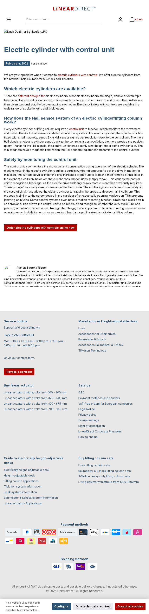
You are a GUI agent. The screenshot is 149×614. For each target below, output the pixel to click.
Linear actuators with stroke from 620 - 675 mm (35, 403)
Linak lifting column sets (94, 465)
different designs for (31, 96)
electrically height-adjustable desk (26, 469)
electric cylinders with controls (78, 74)
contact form (25, 357)
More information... (28, 610)
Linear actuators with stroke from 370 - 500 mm (35, 398)
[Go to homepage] (74, 9)
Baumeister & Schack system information (31, 497)
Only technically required (93, 606)
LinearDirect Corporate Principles (100, 431)
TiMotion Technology (92, 350)
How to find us (87, 436)
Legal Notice (86, 409)
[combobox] (59, 19)
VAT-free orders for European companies (105, 403)
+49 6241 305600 (19, 335)
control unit (76, 129)
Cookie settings (88, 420)
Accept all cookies (130, 606)
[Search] (98, 19)
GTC (81, 392)
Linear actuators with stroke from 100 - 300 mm (35, 392)
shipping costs (53, 586)
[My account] (120, 19)
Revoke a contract (19, 371)
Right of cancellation (91, 425)
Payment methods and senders (99, 398)
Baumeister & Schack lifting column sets (104, 470)
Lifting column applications (21, 481)
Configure (61, 606)
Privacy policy (87, 414)
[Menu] (9, 19)
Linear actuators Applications (23, 503)
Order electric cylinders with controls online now (40, 227)
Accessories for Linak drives (97, 333)
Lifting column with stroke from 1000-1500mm (108, 481)
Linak (81, 328)
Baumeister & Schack (92, 339)
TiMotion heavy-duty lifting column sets (104, 476)
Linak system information (20, 492)
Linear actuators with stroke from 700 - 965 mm (35, 409)
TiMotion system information (23, 486)
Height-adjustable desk (19, 475)
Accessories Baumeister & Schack (100, 344)
